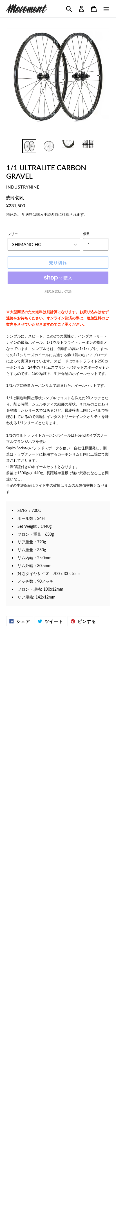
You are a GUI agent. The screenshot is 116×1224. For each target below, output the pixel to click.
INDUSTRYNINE (23, 187)
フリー (13, 234)
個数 (86, 234)
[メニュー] (106, 9)
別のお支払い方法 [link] (58, 291)
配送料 (27, 214)
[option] (29, 146)
